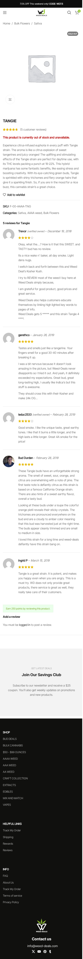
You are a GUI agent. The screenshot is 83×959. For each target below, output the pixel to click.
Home (6, 23)
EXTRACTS (9, 784)
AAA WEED (9, 765)
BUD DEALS (10, 738)
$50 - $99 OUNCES (14, 752)
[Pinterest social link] (45, 951)
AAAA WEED (10, 758)
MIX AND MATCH (13, 798)
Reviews (8, 850)
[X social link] (33, 951)
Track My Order (12, 830)
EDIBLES (8, 791)
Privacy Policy (11, 902)
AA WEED (8, 771)
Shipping (8, 836)
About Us (8, 882)
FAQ (5, 875)
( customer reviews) (33, 129)
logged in (24, 625)
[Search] (69, 12)
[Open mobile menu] (5, 12)
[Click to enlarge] (10, 99)
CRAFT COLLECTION (15, 778)
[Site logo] (41, 12)
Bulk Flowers (22, 23)
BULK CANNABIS (13, 745)
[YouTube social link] (39, 951)
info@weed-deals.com (42, 946)
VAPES (7, 804)
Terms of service (12, 895)
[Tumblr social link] (50, 951)
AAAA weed (34, 213)
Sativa (38, 23)
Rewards (8, 843)
